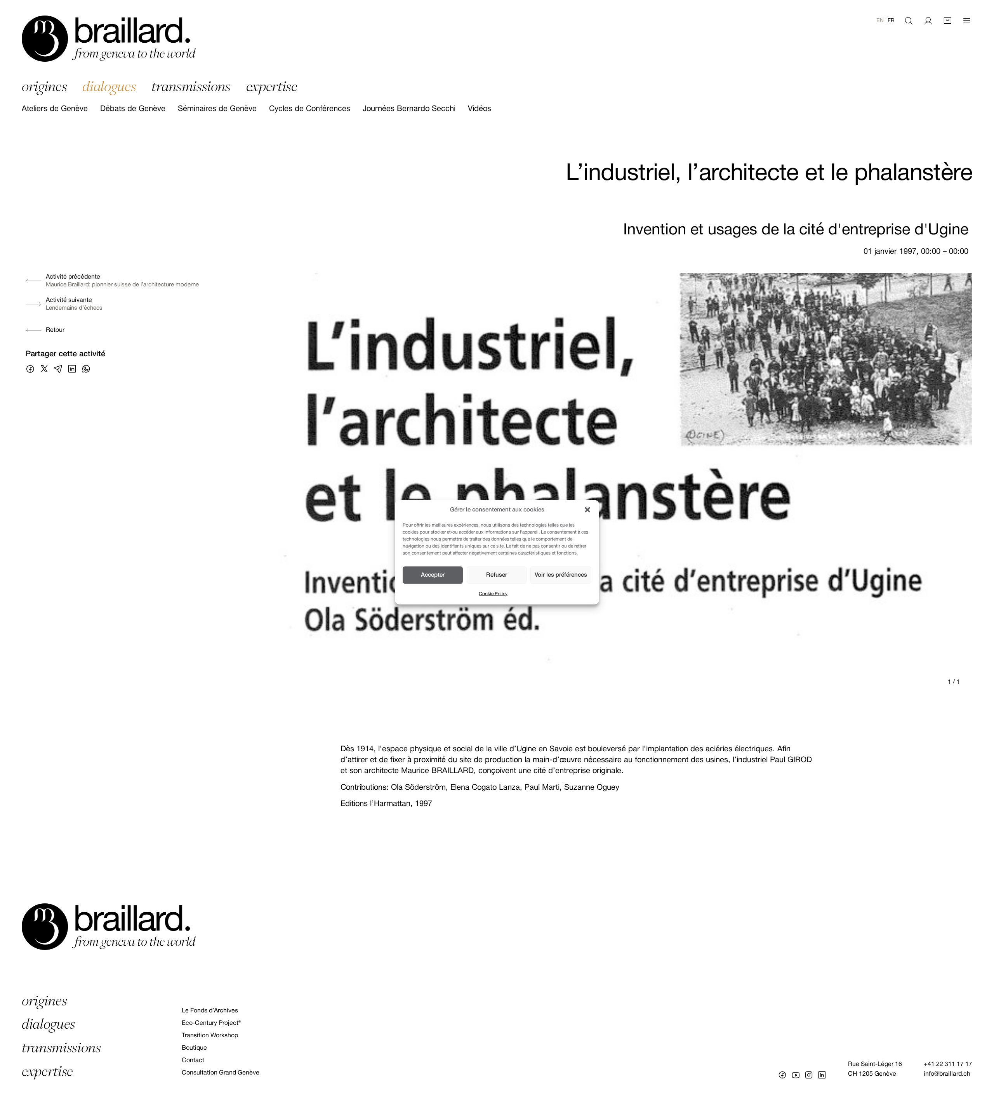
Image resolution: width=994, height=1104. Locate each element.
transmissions (191, 86)
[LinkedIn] (822, 1075)
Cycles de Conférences (309, 109)
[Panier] (947, 21)
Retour (55, 330)
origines (44, 86)
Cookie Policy (493, 593)
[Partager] (30, 369)
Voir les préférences (561, 575)
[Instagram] (809, 1075)
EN (880, 20)
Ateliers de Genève (55, 109)
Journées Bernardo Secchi (409, 109)
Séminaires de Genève (217, 109)
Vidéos (479, 109)
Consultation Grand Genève (220, 1073)
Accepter (433, 575)
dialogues (109, 86)
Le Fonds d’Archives (210, 1011)
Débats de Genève (132, 109)
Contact (193, 1060)
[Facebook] (782, 1075)
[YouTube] (795, 1075)
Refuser (496, 575)
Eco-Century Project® (211, 1023)
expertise (271, 86)
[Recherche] (908, 21)
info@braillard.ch (947, 1074)
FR (891, 20)
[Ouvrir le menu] (966, 21)
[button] (587, 510)
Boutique (194, 1048)
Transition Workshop (210, 1035)
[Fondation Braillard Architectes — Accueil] (109, 39)
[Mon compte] (928, 21)
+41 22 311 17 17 (948, 1064)
